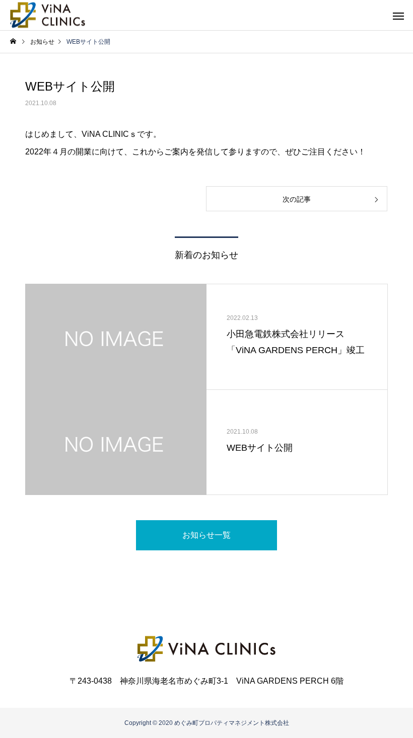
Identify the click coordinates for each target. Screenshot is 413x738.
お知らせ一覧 (206, 535)
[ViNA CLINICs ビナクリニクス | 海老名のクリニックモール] (47, 15)
